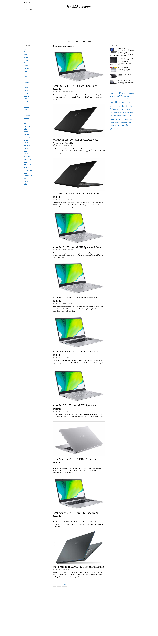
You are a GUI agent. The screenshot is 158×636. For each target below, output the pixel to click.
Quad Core (126, 115)
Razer (26, 154)
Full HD (114, 102)
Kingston (27, 115)
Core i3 (119, 99)
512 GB (122, 96)
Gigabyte (27, 93)
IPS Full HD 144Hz (117, 109)
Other (26, 143)
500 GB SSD (115, 96)
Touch (129, 122)
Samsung (27, 156)
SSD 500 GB (121, 119)
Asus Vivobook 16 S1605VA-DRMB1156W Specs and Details (124, 69)
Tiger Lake (123, 122)
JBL (25, 112)
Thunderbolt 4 (116, 122)
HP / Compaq (113, 106)
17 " (127, 93)
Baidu (26, 66)
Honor (26, 101)
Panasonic (27, 145)
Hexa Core (130, 102)
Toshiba (26, 167)
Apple (84, 41)
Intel (25, 110)
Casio (25, 71)
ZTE (25, 184)
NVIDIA (26, 134)
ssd (116, 119)
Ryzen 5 (112, 119)
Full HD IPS (122, 102)
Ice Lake (119, 106)
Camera (26, 68)
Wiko (25, 178)
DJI (25, 79)
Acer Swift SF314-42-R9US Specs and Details (78, 247)
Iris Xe (124, 109)
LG (25, 121)
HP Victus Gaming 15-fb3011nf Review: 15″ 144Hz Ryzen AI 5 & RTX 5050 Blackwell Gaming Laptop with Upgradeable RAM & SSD (122, 52)
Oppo (26, 140)
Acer (68, 41)
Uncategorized (29, 170)
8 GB (112, 93)
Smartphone (28, 159)
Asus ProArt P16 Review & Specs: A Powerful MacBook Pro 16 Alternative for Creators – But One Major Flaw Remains (121, 61)
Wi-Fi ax (114, 128)
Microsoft (27, 126)
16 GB (123, 93)
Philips (26, 148)
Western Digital (29, 176)
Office (114, 115)
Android (26, 55)
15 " (119, 93)
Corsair (26, 74)
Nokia (26, 132)
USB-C (128, 125)
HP (73, 41)
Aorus (26, 57)
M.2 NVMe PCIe (118, 112)
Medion (26, 123)
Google (78, 41)
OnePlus (27, 137)
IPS (124, 105)
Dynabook (27, 82)
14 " (115, 93)
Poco (25, 151)
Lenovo (26, 118)
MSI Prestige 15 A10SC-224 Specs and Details (78, 566)
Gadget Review (79, 6)
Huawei (26, 107)
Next (64, 585)
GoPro (26, 99)
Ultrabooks (119, 125)
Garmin (26, 90)
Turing (112, 125)
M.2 (111, 112)
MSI (25, 129)
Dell (25, 77)
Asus (89, 41)
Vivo (25, 173)
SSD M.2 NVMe (128, 119)
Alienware (27, 52)
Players (119, 115)
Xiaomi (26, 181)
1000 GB (128, 96)
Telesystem (27, 165)
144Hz (130, 93)
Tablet (111, 122)
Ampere (112, 99)
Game (26, 88)
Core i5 (124, 99)
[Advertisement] (79, 23)
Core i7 (129, 99)
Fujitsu (26, 85)
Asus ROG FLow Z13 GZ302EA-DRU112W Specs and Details (126, 82)
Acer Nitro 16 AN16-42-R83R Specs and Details (125, 75)
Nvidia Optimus (126, 112)
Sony (25, 162)
